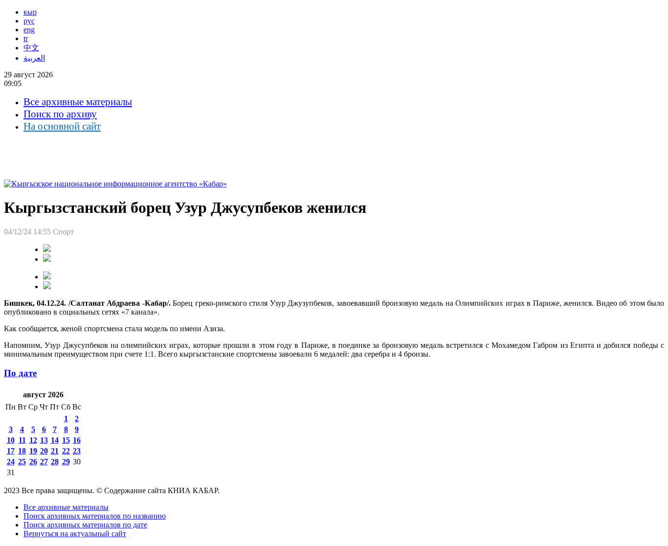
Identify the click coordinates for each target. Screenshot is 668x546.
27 (44, 461)
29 (66, 461)
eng (29, 29)
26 (33, 461)
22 (66, 451)
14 (55, 440)
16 (77, 440)
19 (33, 451)
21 (55, 451)
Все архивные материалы (77, 102)
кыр (30, 12)
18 (22, 451)
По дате (20, 373)
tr (25, 38)
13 (44, 440)
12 (33, 440)
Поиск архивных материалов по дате (85, 525)
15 (66, 440)
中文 (31, 48)
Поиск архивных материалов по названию (94, 516)
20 (44, 451)
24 (11, 461)
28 (55, 461)
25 (22, 461)
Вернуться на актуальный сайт (74, 533)
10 (11, 440)
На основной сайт (62, 126)
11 (22, 440)
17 (11, 451)
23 (77, 451)
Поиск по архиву (60, 114)
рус (29, 21)
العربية (34, 58)
